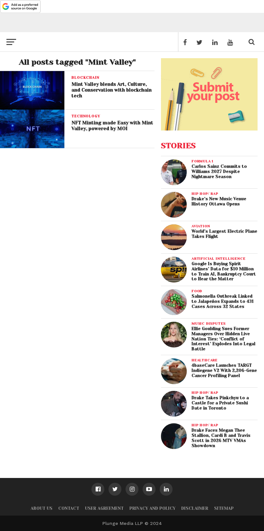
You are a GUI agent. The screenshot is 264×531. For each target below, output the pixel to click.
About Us (41, 508)
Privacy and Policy (152, 508)
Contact (68, 508)
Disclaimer (194, 508)
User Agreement (104, 508)
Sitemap (224, 508)
